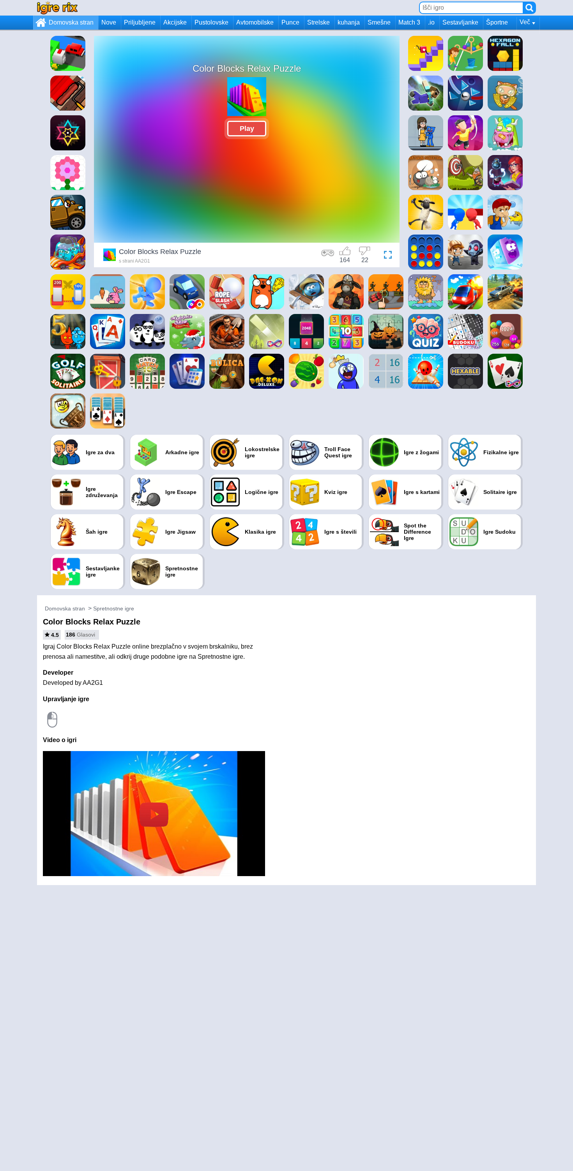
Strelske (318, 22)
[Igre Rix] (57, 7)
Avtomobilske (255, 22)
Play (247, 128)
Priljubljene (140, 22)
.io (431, 22)
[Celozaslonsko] (386, 256)
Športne (497, 22)
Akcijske (175, 22)
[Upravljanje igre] (327, 256)
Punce (290, 22)
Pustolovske (211, 22)
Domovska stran (71, 22)
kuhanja (349, 22)
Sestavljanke (460, 22)
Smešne (379, 22)
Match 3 (409, 22)
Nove (108, 22)
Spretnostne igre (113, 608)
